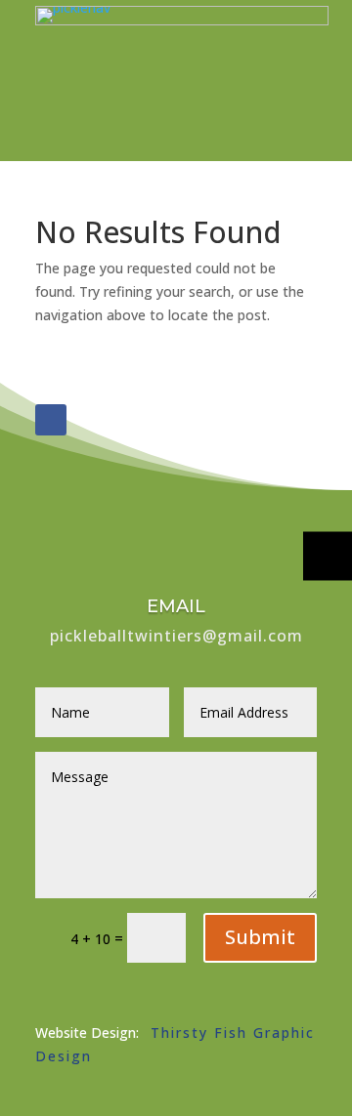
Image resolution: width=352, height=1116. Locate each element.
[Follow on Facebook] (50, 419)
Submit (260, 937)
